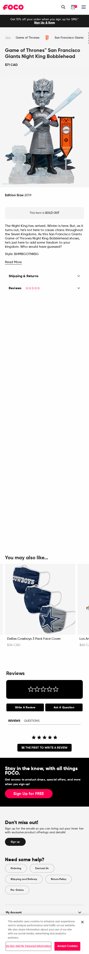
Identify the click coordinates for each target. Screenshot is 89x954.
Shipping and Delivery (24, 879)
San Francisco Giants (69, 37)
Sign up (15, 841)
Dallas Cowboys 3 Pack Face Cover (34, 639)
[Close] (82, 922)
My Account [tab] (14, 912)
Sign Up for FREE (28, 794)
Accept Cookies (67, 946)
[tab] (25, 707)
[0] (73, 7)
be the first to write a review (44, 747)
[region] (44, 934)
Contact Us (42, 868)
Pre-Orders (17, 890)
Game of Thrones (27, 37)
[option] (44, 21)
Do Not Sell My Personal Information (28, 946)
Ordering (16, 868)
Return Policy (58, 879)
